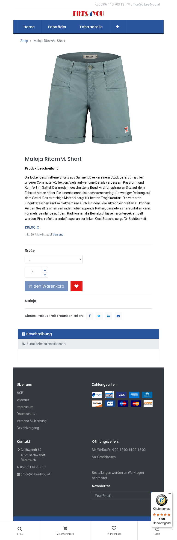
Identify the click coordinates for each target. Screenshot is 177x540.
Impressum (25, 407)
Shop (24, 41)
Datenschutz (26, 414)
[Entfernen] (45, 274)
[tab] (88, 334)
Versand (58, 234)
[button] (117, 27)
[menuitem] (29, 27)
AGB (20, 393)
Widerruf (23, 400)
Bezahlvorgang (28, 428)
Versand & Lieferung (32, 421)
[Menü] (169, 494)
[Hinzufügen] (45, 269)
